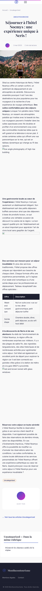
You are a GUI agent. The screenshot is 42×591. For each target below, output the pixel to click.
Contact (21, 578)
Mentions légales (8, 578)
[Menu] (25, 2)
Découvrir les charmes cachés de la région (19, 549)
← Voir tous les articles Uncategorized (18, 517)
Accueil (5, 10)
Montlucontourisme (19, 570)
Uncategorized (15, 10)
